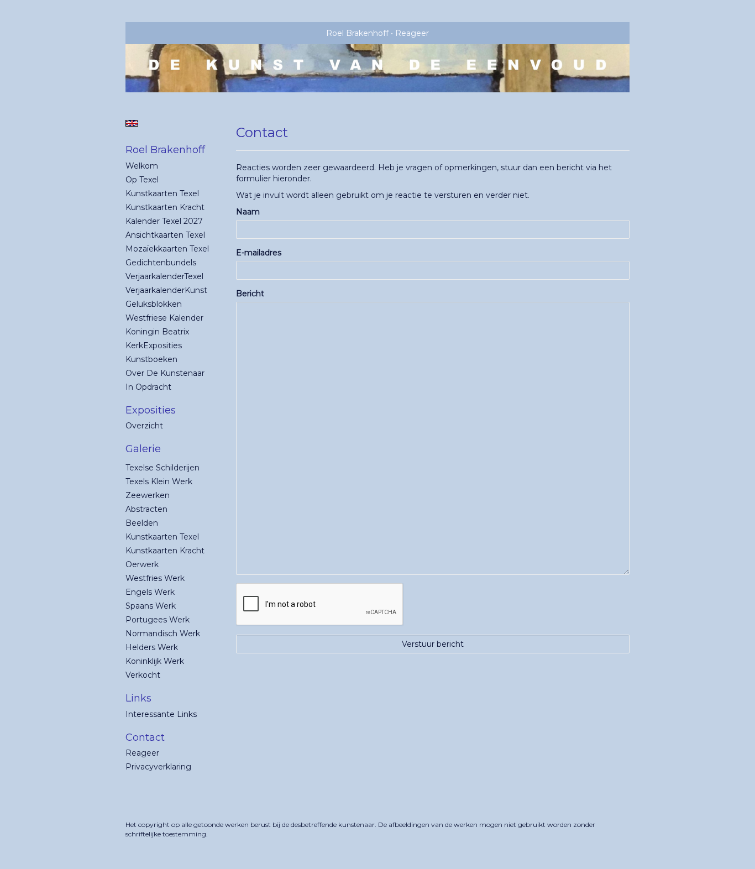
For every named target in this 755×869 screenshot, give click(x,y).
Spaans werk (150, 606)
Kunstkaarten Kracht (165, 207)
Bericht (250, 294)
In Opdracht (148, 387)
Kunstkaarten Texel (162, 193)
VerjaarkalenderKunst (166, 290)
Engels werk (150, 592)
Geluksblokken (153, 304)
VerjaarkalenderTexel (164, 276)
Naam (248, 212)
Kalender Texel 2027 (164, 221)
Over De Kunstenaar (165, 373)
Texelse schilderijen (162, 468)
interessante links (161, 714)
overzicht (144, 426)
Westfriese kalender (164, 318)
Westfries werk (155, 578)
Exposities (150, 410)
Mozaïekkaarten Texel (167, 249)
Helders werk (151, 647)
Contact (145, 737)
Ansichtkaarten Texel (165, 235)
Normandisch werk (162, 633)
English (131, 123)
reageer (142, 753)
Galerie (143, 449)
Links (138, 698)
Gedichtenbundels (160, 263)
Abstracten (146, 509)
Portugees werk (157, 620)
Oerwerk (142, 564)
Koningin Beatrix (157, 332)
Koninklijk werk (154, 661)
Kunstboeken (151, 359)
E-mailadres (258, 253)
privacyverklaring (158, 767)
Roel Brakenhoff (357, 33)
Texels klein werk (158, 481)
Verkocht (142, 675)
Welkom (141, 166)
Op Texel (142, 180)
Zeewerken (147, 495)
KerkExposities (153, 345)
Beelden (141, 523)
